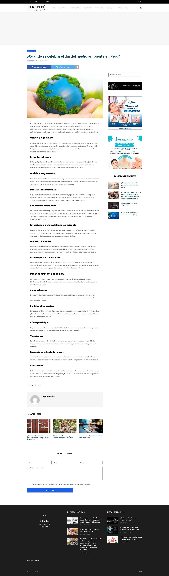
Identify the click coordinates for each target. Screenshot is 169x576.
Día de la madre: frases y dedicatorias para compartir (63, 437)
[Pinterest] (17, 139)
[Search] (140, 8)
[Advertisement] (84, 28)
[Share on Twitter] (17, 134)
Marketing (75, 8)
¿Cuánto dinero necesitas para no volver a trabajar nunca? (129, 185)
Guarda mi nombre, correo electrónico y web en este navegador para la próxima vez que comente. (60, 484)
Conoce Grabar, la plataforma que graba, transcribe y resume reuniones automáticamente (90, 520)
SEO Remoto (45, 531)
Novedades (31, 51)
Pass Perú (44, 526)
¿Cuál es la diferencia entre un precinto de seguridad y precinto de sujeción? (38, 437)
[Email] (17, 144)
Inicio (54, 8)
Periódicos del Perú (33, 560)
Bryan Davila (33, 61)
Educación (99, 8)
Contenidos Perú (44, 524)
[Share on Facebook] (17, 129)
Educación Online (44, 536)
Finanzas (109, 8)
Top (140, 572)
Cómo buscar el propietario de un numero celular (90, 437)
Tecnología (122, 8)
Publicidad (88, 8)
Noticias (63, 8)
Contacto (44, 515)
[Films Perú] (36, 8)
